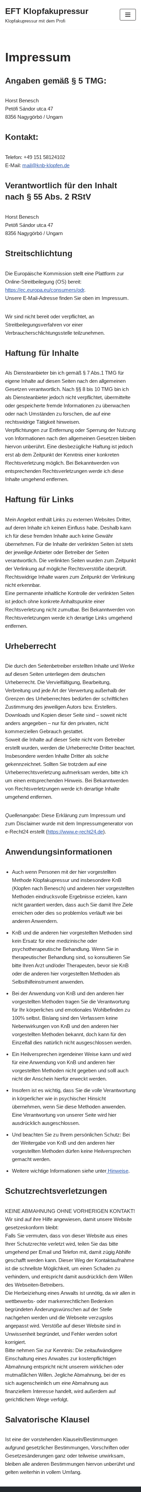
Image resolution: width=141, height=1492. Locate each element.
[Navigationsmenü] (128, 14)
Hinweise (117, 1171)
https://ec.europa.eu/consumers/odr (44, 290)
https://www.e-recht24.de (75, 832)
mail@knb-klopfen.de (45, 165)
